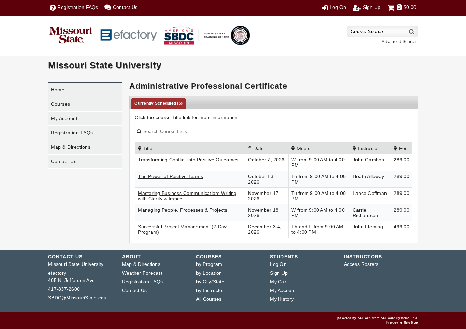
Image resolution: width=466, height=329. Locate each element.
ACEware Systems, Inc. (399, 318)
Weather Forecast (142, 273)
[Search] (412, 31)
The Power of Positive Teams (170, 176)
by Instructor (210, 290)
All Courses (209, 299)
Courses (60, 104)
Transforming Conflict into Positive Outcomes (188, 159)
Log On (278, 264)
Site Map (411, 322)
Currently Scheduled (158, 103)
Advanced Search (399, 42)
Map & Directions (70, 147)
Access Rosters (361, 264)
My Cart (279, 281)
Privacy (392, 322)
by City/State (210, 281)
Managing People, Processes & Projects (182, 210)
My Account (64, 118)
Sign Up (279, 273)
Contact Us (63, 161)
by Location (209, 273)
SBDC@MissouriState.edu (77, 297)
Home (57, 89)
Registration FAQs (72, 132)
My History (282, 299)
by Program (209, 264)
